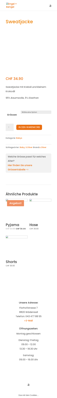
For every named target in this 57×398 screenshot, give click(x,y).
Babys (19, 138)
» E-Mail (28, 320)
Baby (22, 147)
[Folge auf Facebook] (26, 368)
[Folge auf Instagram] (31, 368)
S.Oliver (29, 147)
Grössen (12, 114)
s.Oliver (42, 147)
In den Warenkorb (29, 127)
